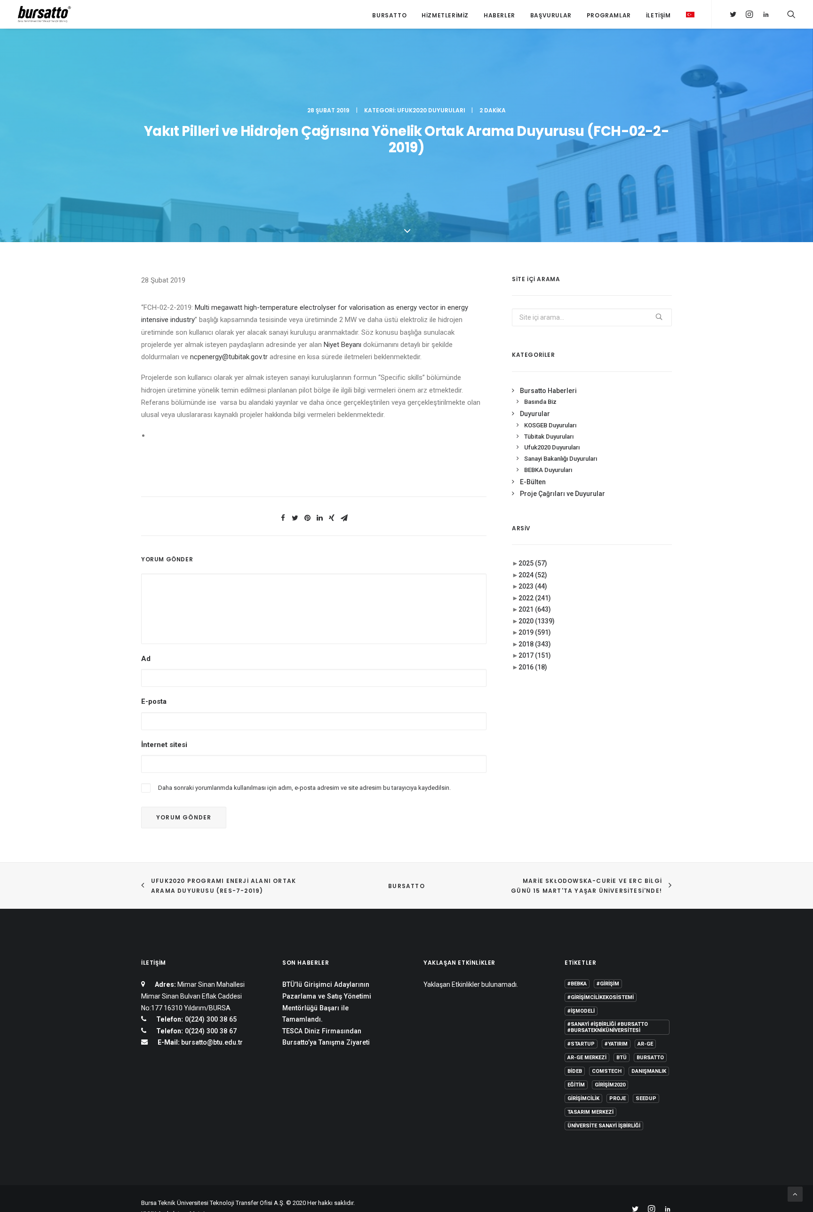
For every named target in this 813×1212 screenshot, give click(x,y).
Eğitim (576, 1085)
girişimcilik (583, 1098)
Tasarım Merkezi (590, 1112)
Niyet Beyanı (342, 344)
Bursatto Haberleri (548, 390)
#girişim (608, 984)
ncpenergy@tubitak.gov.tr (229, 357)
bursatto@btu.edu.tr (212, 1042)
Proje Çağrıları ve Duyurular (562, 493)
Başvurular (551, 15)
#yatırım (616, 1044)
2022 (534, 598)
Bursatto (389, 15)
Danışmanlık (648, 1071)
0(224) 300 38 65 (210, 1019)
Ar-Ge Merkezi (586, 1058)
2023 (532, 586)
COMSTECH (607, 1071)
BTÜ (621, 1058)
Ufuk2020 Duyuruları (431, 110)
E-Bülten (533, 482)
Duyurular (535, 413)
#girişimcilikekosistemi (600, 997)
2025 (532, 563)
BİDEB (574, 1071)
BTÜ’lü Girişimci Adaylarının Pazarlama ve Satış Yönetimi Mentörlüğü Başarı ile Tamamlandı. (326, 1002)
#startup (581, 1044)
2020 (536, 621)
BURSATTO (406, 886)
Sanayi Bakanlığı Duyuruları (560, 458)
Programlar (609, 15)
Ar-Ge (645, 1044)
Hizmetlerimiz (445, 15)
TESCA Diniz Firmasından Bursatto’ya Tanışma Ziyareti (326, 1037)
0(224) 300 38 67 (210, 1031)
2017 (534, 655)
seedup (646, 1098)
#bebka (577, 984)
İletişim (658, 15)
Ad (146, 658)
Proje (617, 1098)
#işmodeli (581, 1011)
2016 (532, 667)
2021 (534, 609)
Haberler (499, 15)
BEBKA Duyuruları (548, 469)
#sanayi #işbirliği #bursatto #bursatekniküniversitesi (607, 1027)
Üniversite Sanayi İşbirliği (603, 1126)
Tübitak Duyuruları (549, 436)
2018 (534, 644)
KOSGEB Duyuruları (550, 425)
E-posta (154, 701)
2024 (532, 575)
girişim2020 (610, 1085)
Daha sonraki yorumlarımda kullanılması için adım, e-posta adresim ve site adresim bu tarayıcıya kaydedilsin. (304, 787)
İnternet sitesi (164, 744)
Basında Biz (540, 401)
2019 (534, 632)
